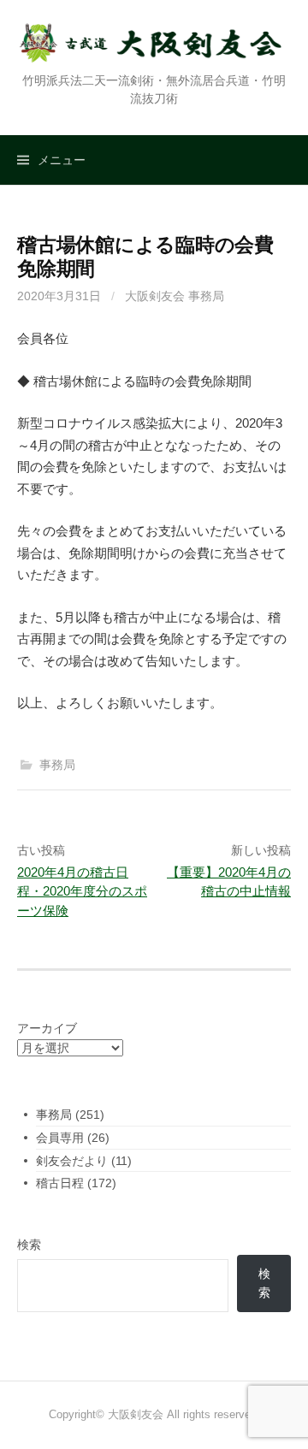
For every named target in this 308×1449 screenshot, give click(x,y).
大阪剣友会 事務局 (174, 296)
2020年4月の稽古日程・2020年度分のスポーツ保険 (82, 891)
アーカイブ (47, 1028)
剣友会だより (72, 1161)
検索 (29, 1244)
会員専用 (60, 1137)
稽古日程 (60, 1183)
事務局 (57, 765)
